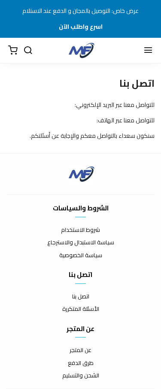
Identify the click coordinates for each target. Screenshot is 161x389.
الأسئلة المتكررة (80, 309)
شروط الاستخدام (80, 230)
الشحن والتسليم (80, 375)
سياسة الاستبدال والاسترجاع (80, 242)
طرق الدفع (81, 363)
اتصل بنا (80, 296)
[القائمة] (148, 50)
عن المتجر (80, 350)
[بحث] (27, 50)
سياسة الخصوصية (80, 255)
